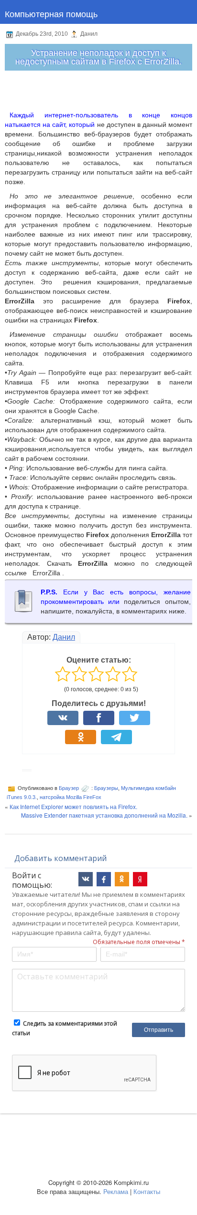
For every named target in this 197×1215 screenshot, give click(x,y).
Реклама (115, 1191)
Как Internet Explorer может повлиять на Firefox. (73, 806)
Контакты (146, 1191)
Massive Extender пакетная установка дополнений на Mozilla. (104, 815)
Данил (64, 637)
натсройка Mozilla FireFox (70, 797)
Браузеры (106, 788)
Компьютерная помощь (51, 13)
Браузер (69, 788)
